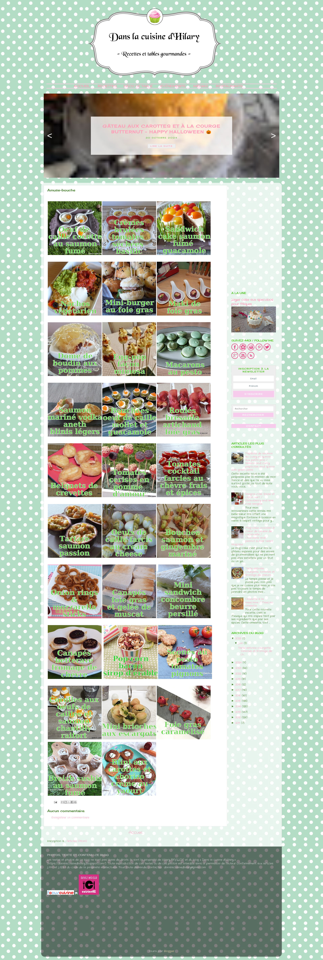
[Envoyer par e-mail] (62, 802)
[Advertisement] (253, 235)
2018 (238, 685)
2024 (239, 662)
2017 (238, 690)
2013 (238, 712)
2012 (238, 717)
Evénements (173, 86)
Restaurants (229, 86)
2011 (238, 723)
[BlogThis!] (65, 802)
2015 (238, 701)
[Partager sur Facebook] (72, 802)
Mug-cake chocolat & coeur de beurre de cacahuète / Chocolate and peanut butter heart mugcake (253, 536)
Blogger (169, 951)
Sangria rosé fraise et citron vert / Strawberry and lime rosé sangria (260, 499)
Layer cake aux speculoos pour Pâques (252, 302)
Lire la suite (161, 146)
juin (241, 643)
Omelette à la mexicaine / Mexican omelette (259, 602)
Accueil (82, 86)
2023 (238, 668)
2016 (238, 695)
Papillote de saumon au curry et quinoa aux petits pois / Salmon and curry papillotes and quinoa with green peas (253, 462)
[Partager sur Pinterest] (75, 802)
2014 (238, 706)
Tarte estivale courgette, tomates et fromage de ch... (255, 651)
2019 (238, 679)
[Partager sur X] (68, 802)
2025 (238, 638)
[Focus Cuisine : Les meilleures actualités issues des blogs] (61, 894)
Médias (200, 86)
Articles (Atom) (76, 841)
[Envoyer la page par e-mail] (55, 802)
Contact (253, 426)
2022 (238, 674)
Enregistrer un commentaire (70, 817)
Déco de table (138, 86)
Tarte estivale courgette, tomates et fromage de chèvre (260, 572)
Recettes (107, 86)
